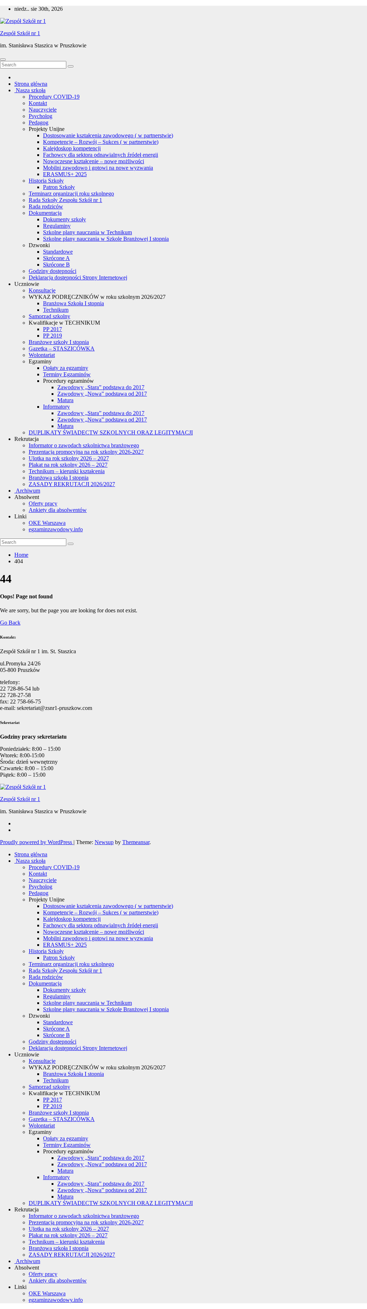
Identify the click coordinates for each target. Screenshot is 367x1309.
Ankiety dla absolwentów (58, 510)
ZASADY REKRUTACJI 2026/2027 (72, 484)
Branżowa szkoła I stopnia (59, 478)
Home (21, 555)
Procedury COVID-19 (54, 97)
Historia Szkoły (46, 181)
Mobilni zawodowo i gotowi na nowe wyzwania (98, 168)
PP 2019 (52, 336)
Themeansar (135, 842)
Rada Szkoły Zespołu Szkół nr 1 (65, 200)
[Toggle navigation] (3, 59)
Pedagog (38, 122)
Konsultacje (42, 290)
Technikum (55, 310)
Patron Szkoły (59, 187)
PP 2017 (52, 329)
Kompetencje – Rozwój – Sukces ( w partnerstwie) (100, 142)
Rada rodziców (46, 206)
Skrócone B (56, 265)
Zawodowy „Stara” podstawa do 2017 (100, 387)
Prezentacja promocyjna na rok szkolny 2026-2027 (86, 452)
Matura (65, 400)
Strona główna (30, 84)
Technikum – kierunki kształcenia (67, 471)
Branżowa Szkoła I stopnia (73, 303)
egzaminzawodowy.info (56, 529)
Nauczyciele (43, 110)
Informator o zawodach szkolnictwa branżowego (84, 445)
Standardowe (58, 252)
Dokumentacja (45, 213)
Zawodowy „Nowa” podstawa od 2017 (102, 394)
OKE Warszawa (47, 523)
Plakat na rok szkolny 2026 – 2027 (68, 465)
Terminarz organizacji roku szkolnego (71, 193)
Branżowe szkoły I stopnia (59, 342)
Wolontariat (42, 355)
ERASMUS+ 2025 (65, 174)
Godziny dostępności (52, 271)
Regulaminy (57, 226)
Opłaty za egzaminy (65, 368)
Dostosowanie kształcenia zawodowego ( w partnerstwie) (108, 135)
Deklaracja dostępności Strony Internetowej (78, 277)
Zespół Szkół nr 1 (20, 33)
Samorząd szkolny (49, 316)
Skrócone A (56, 258)
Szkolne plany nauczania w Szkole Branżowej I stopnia (106, 239)
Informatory (56, 407)
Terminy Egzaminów (67, 374)
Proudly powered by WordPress (36, 842)
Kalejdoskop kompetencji (72, 148)
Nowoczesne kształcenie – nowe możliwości (93, 161)
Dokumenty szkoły (64, 219)
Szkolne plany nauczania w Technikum (87, 232)
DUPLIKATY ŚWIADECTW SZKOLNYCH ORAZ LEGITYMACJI (111, 432)
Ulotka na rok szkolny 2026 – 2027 (69, 458)
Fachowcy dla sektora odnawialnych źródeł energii (100, 155)
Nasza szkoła (30, 90)
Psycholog (40, 116)
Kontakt (38, 103)
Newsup (104, 842)
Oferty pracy (43, 503)
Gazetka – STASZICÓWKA (62, 348)
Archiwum (27, 491)
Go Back (10, 623)
